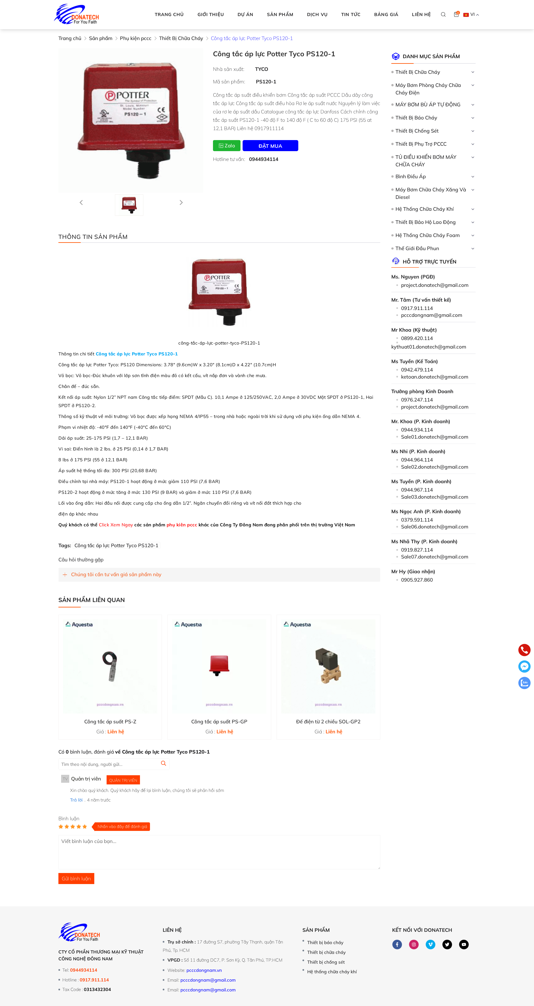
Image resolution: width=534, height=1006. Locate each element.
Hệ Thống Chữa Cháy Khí (424, 209)
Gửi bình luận (76, 878)
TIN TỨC (350, 14)
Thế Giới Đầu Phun (417, 248)
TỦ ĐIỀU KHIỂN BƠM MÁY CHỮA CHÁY (425, 161)
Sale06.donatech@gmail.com (434, 526)
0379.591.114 (417, 520)
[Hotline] (524, 651)
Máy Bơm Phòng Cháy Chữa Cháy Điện (428, 89)
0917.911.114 (417, 308)
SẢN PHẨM (280, 14)
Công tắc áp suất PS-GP (219, 721)
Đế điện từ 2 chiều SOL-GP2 (328, 721)
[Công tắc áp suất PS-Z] (110, 666)
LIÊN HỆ (421, 14)
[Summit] (163, 763)
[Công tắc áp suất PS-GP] (219, 666)
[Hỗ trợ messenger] (524, 667)
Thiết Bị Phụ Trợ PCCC (421, 144)
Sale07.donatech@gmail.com (434, 556)
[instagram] (414, 945)
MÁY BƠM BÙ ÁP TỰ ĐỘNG (428, 104)
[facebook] (397, 945)
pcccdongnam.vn (204, 970)
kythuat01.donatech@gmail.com (428, 347)
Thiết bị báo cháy (325, 942)
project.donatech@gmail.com (435, 285)
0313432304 (97, 989)
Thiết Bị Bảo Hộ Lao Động (425, 222)
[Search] (443, 14)
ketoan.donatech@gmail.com (434, 377)
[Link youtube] (464, 945)
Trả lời (76, 800)
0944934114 (263, 159)
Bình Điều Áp (410, 176)
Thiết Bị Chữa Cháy (417, 72)
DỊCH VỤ (317, 14)
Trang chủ (169, 14)
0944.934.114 (417, 429)
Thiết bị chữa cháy (326, 952)
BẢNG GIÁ (386, 14)
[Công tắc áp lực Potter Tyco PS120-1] (129, 205)
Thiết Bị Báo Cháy (416, 117)
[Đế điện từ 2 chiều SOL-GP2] (328, 666)
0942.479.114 (417, 369)
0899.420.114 (417, 338)
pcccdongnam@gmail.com (431, 315)
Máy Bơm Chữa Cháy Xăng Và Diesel (430, 193)
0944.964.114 (417, 460)
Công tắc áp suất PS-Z (110, 721)
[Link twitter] (447, 945)
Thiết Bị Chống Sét (417, 131)
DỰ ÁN (245, 14)
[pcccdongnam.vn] (76, 14)
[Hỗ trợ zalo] (524, 684)
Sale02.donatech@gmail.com (434, 467)
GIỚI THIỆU (211, 14)
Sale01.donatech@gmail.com (434, 437)
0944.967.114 (417, 490)
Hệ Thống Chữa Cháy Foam (427, 235)
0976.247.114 (417, 399)
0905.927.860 (417, 580)
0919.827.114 (417, 550)
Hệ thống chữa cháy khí (332, 971)
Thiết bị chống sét (326, 962)
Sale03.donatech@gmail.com (434, 497)
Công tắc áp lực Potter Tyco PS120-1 (116, 545)
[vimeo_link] (431, 945)
